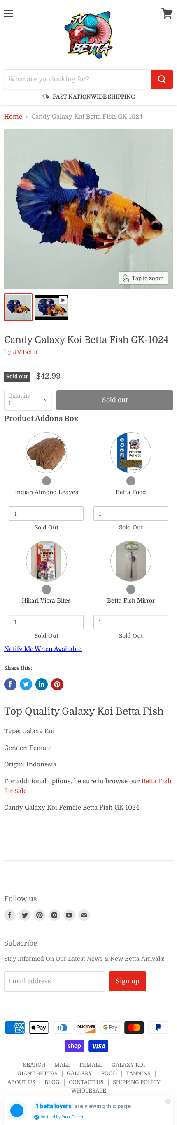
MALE (62, 1065)
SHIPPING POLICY (137, 1082)
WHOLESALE (88, 1091)
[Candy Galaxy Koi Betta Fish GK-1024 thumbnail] (18, 307)
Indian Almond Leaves (46, 492)
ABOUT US (21, 1082)
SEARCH (34, 1065)
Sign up (128, 981)
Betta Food (131, 492)
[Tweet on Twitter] (26, 684)
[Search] (162, 79)
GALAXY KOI (128, 1065)
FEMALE (90, 1065)
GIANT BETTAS (37, 1073)
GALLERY (79, 1073)
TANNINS (138, 1073)
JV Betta (25, 352)
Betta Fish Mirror (131, 600)
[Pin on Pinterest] (57, 684)
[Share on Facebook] (10, 684)
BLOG (52, 1082)
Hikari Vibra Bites (46, 600)
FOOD (109, 1073)
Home (13, 116)
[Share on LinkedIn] (41, 684)
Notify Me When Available (43, 649)
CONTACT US (86, 1082)
